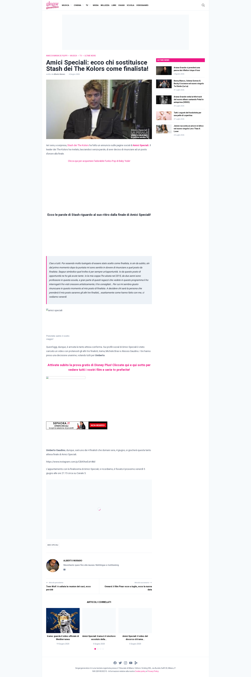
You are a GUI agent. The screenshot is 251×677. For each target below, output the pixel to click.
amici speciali (52, 545)
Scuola (130, 5)
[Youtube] (130, 662)
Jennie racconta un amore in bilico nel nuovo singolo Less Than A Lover (189, 128)
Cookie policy (140, 671)
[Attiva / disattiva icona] (203, 5)
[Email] (64, 569)
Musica (65, 5)
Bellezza (105, 5)
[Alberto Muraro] (52, 565)
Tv (87, 5)
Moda (96, 5)
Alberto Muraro (59, 74)
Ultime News (90, 56)
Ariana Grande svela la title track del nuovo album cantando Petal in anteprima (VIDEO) (189, 99)
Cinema (77, 5)
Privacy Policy (153, 671)
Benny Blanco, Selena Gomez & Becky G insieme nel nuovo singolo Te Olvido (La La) (189, 83)
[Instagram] (125, 662)
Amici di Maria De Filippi (56, 56)
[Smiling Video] (136, 662)
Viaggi (121, 5)
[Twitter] (120, 662)
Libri (114, 5)
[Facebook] (115, 662)
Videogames (142, 5)
